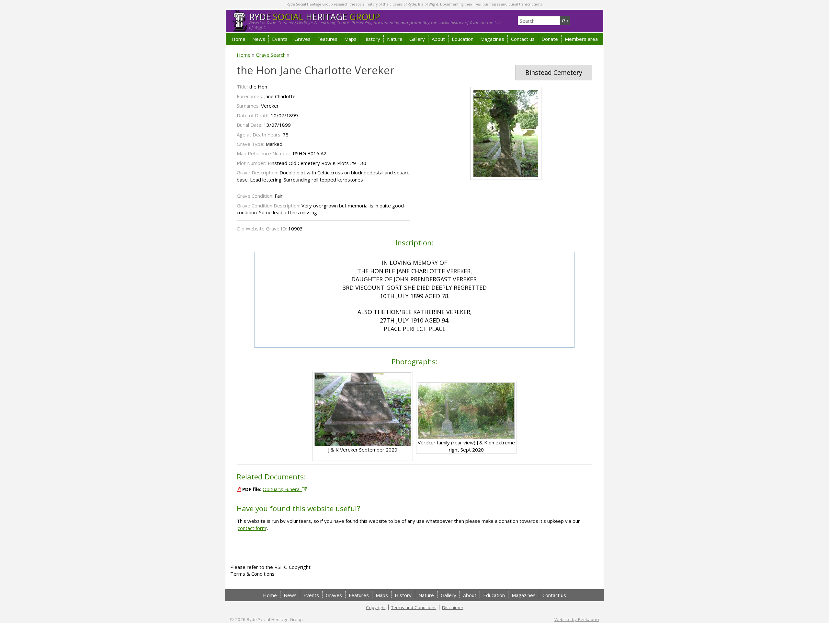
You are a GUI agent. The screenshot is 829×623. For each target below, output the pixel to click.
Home (238, 39)
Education (462, 39)
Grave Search (271, 55)
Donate (549, 39)
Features (327, 39)
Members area (581, 39)
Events (280, 39)
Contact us (523, 39)
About (438, 39)
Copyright (376, 607)
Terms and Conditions (414, 607)
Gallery (417, 39)
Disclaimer (452, 607)
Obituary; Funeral (282, 489)
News (258, 39)
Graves (302, 39)
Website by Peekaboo (576, 619)
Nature (395, 39)
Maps (350, 39)
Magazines (492, 39)
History (371, 39)
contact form (252, 528)
